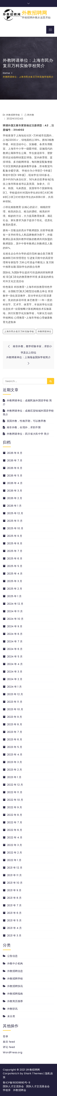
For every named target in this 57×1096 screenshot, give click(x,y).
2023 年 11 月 (14, 702)
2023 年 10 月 (15, 709)
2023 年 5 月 (14, 747)
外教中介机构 (15, 963)
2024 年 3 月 (14, 671)
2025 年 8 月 (14, 543)
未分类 (11, 1016)
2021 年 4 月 (14, 928)
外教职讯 (12, 1009)
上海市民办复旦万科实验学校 (19, 331)
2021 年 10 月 (14, 883)
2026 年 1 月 (14, 506)
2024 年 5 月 (15, 656)
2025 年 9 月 (14, 536)
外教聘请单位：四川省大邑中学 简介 (28, 434)
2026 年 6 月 (14, 468)
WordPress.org (12, 1052)
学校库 (7, 1090)
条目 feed (9, 1042)
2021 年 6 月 (14, 913)
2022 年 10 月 (15, 800)
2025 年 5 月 (14, 566)
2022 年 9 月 (14, 807)
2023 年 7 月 (14, 732)
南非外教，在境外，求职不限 (24, 427)
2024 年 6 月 (15, 649)
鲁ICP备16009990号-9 (16, 1082)
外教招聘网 (34, 12)
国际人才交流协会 (13, 1086)
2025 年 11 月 (14, 521)
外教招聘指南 (15, 993)
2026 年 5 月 (14, 475)
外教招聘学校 (13, 114)
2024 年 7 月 (15, 641)
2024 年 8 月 (15, 634)
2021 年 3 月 (14, 935)
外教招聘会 (19, 1090)
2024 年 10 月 (15, 619)
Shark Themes (34, 1073)
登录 (5, 1036)
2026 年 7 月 (14, 460)
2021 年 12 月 (14, 867)
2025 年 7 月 (14, 551)
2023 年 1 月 (14, 777)
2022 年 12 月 (15, 785)
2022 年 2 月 (14, 852)
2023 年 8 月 (14, 724)
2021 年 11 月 (14, 875)
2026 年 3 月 (14, 490)
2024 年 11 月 (15, 611)
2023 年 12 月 (15, 694)
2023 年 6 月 (14, 739)
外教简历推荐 (15, 1001)
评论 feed (9, 1047)
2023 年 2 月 (14, 769)
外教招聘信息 (15, 971)
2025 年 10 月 (15, 528)
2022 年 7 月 (14, 822)
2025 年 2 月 (14, 588)
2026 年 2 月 (14, 498)
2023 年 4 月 (14, 754)
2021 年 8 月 (14, 898)
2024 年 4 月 (15, 664)
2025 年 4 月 (15, 573)
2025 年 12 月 (15, 513)
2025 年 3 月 (14, 581)
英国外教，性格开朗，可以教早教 (26, 421)
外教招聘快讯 (15, 986)
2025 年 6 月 (14, 558)
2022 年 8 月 (14, 815)
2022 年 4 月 (14, 837)
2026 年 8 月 (14, 453)
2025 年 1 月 (14, 596)
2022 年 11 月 (14, 792)
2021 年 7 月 (14, 905)
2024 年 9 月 (14, 626)
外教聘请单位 (44, 331)
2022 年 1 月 (14, 860)
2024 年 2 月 (14, 679)
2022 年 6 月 (14, 830)
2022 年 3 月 (14, 845)
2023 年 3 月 (14, 762)
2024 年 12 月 (15, 604)
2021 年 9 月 (14, 890)
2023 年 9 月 (14, 717)
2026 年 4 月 (15, 483)
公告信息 (12, 956)
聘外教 (30, 114)
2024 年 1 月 (14, 687)
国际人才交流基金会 (38, 1086)
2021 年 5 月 (14, 920)
